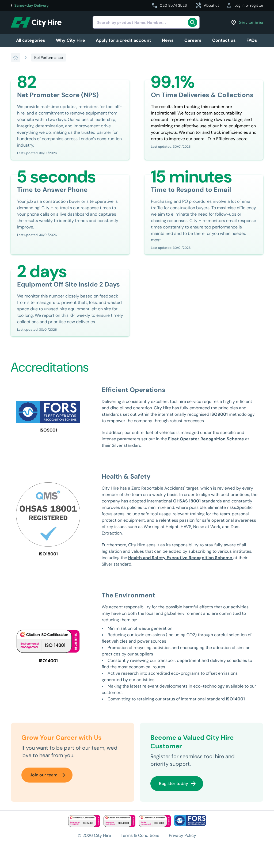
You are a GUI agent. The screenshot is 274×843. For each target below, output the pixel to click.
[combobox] (146, 22)
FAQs (251, 40)
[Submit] (193, 22)
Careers (192, 40)
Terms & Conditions (140, 835)
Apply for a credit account (123, 40)
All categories (30, 40)
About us (207, 5)
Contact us (224, 40)
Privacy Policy (182, 835)
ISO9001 (219, 414)
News (168, 40)
